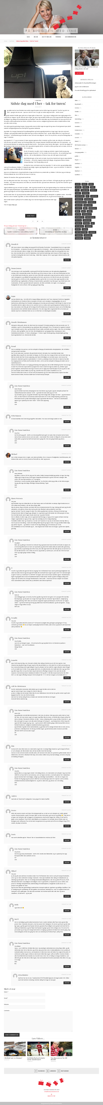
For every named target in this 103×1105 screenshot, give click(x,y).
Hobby (78, 193)
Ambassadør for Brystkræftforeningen (85, 83)
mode (77, 211)
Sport (78, 229)
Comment (6, 1010)
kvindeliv (92, 202)
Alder (76, 100)
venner (87, 238)
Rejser (77, 160)
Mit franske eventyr (80, 145)
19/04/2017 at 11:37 (66, 795)
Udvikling (87, 235)
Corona (77, 108)
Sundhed (77, 174)
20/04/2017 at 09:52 (66, 591)
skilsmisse (79, 226)
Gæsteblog (78, 119)
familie (85, 187)
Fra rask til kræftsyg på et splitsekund (85, 90)
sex (92, 223)
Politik (78, 220)
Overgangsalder (79, 152)
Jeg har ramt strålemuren (82, 86)
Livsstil (77, 137)
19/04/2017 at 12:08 (66, 660)
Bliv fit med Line (47, 37)
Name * (6, 992)
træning (79, 235)
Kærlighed (88, 205)
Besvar (67, 260)
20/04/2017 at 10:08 (66, 942)
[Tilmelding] (87, 57)
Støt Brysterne (81, 232)
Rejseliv (78, 223)
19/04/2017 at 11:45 (66, 745)
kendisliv (79, 199)
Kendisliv (77, 126)
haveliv (93, 190)
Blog (28, 37)
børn (91, 184)
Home (5, 41)
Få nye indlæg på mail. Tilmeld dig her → (16, 226)
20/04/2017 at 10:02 (66, 767)
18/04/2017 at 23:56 (66, 810)
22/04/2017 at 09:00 (66, 243)
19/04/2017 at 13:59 (66, 567)
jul (87, 196)
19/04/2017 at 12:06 (66, 685)
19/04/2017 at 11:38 (66, 904)
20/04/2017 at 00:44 (66, 296)
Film (76, 115)
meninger (92, 208)
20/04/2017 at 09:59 (66, 710)
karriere (94, 196)
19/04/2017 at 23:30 (66, 321)
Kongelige (88, 199)
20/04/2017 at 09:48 (66, 539)
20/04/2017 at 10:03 (66, 848)
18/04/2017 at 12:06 (66, 870)
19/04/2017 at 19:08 (66, 918)
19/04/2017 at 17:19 (66, 453)
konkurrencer (81, 202)
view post (31, 216)
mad (85, 208)
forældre (84, 190)
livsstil (78, 208)
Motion (77, 148)
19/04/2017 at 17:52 (66, 415)
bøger (84, 184)
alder (78, 184)
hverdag (86, 193)
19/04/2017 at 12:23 (66, 617)
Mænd (76, 141)
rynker (86, 223)
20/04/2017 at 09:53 (66, 637)
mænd (90, 211)
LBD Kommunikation (70, 37)
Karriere (77, 122)
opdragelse (87, 214)
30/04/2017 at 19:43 (66, 974)
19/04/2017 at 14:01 (66, 498)
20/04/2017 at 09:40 (66, 385)
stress (85, 229)
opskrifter (79, 217)
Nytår (78, 214)
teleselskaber (23, 975)
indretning (80, 196)
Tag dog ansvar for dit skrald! (59, 1058)
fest (77, 190)
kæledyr (79, 205)
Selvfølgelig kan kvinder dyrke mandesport (36, 1058)
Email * (6, 998)
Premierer (87, 220)
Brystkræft (78, 104)
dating (78, 187)
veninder (79, 238)
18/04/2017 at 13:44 (66, 834)
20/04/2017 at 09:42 (66, 429)
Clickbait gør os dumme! (13, 1058)
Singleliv (77, 167)
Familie (77, 111)
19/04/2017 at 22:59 (66, 346)
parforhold (90, 217)
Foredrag (58, 37)
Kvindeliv (77, 134)
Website (6, 1004)
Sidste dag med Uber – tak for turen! (38, 103)
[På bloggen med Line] (51, 17)
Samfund (11, 41)
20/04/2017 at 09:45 (66, 470)
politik (76, 156)
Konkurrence (78, 130)
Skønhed (77, 171)
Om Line (36, 37)
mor (83, 211)
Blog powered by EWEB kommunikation (51, 1103)
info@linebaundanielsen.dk (51, 1091)
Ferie (92, 187)
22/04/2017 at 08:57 (66, 268)
